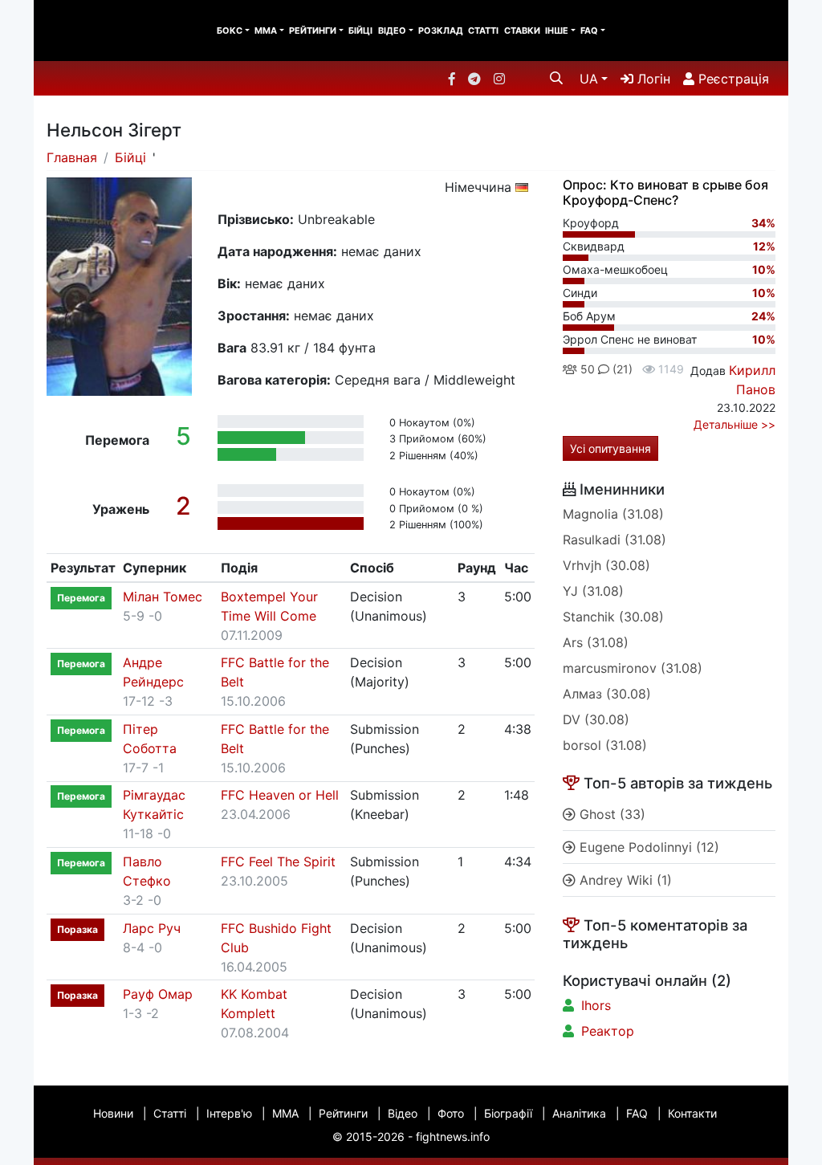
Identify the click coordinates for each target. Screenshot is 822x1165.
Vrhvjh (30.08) (606, 565)
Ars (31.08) (596, 642)
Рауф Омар (158, 994)
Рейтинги (312, 30)
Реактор (607, 1031)
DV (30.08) (596, 719)
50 (586, 369)
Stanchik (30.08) (613, 617)
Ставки (522, 30)
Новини (113, 1113)
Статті (483, 30)
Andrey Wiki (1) (624, 880)
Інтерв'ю (229, 1113)
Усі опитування (610, 448)
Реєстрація (731, 79)
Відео (392, 30)
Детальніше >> (734, 424)
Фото (450, 1113)
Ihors (596, 1005)
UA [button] (589, 79)
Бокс (229, 30)
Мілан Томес (162, 597)
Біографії (508, 1113)
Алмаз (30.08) (607, 694)
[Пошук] (556, 78)
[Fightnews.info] (100, 30)
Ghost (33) (610, 814)
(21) (621, 369)
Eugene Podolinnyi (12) (647, 847)
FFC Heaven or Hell (280, 795)
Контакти (692, 1113)
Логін (651, 79)
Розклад (440, 30)
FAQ (589, 30)
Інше (556, 30)
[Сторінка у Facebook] (452, 79)
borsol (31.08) (605, 745)
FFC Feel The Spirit (278, 861)
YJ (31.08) (593, 591)
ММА (265, 30)
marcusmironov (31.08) (632, 668)
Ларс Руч (152, 928)
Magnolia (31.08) (613, 514)
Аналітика (579, 1113)
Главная (72, 157)
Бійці (360, 30)
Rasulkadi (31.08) (614, 540)
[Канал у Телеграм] (474, 79)
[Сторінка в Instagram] (499, 79)
